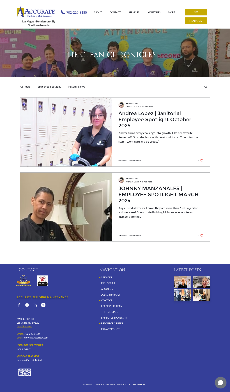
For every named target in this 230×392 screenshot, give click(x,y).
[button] (205, 87)
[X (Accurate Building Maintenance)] (43, 305)
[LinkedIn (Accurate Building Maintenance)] (35, 305)
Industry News (76, 86)
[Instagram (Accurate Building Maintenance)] (27, 305)
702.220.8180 (32, 333)
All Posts (25, 86)
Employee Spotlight (49, 86)
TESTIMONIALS (109, 311)
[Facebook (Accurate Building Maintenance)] (19, 305)
